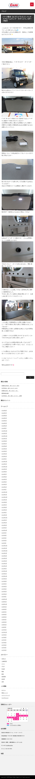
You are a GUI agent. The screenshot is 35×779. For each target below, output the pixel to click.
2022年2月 (4, 525)
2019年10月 (4, 576)
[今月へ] (23, 708)
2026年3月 (4, 423)
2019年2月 (4, 594)
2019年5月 (4, 586)
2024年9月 (4, 469)
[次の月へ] (26, 708)
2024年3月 (4, 484)
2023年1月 (4, 512)
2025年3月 (4, 453)
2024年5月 (4, 479)
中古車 (3, 669)
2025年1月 (4, 458)
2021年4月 (4, 538)
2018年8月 (4, 609)
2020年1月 (4, 568)
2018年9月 (4, 606)
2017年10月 (4, 632)
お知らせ (4, 658)
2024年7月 (4, 474)
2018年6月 (4, 614)
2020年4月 (4, 561)
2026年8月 (4, 410)
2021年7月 (4, 532)
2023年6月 (4, 507)
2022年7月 (4, 520)
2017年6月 (4, 642)
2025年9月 (4, 438)
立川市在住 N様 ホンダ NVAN (10, 388)
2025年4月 (4, 451)
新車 (3, 674)
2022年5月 (4, 522)
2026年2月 (4, 425)
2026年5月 (4, 418)
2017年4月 (4, 647)
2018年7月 (4, 612)
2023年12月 (4, 492)
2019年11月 (4, 573)
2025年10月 (4, 436)
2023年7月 (4, 504)
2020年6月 (4, 555)
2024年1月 (4, 489)
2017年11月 (4, 629)
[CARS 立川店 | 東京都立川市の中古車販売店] (15, 4)
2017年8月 (4, 637)
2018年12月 (4, 599)
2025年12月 (4, 430)
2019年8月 (4, 581)
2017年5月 (4, 645)
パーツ (3, 663)
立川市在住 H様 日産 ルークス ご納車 (12, 395)
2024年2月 (4, 487)
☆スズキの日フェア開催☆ (15, 725)
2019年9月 (4, 578)
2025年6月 (4, 446)
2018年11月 (4, 601)
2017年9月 (4, 634)
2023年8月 (4, 502)
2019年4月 (4, 589)
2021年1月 (4, 543)
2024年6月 (4, 476)
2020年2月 (4, 566)
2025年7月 (4, 443)
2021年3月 (4, 540)
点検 (3, 681)
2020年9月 (4, 553)
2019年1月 (4, 596)
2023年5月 (4, 509)
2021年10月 (4, 530)
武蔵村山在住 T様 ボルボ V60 (10, 390)
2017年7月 (4, 640)
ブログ (3, 666)
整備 (3, 671)
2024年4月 (4, 481)
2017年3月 (4, 650)
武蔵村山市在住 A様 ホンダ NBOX (10, 385)
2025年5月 (4, 448)
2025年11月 (4, 433)
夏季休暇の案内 (5, 393)
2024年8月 (4, 471)
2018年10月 (4, 604)
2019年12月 (4, 571)
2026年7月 (4, 413)
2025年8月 (4, 441)
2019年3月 (4, 591)
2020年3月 (4, 563)
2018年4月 (4, 619)
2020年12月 (4, 545)
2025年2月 (4, 456)
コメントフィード (6, 695)
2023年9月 (4, 499)
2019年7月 (4, 583)
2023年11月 (4, 494)
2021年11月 (4, 527)
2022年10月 (4, 517)
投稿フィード (5, 692)
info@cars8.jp (9, 745)
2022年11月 (4, 515)
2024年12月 (4, 461)
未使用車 (4, 676)
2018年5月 (4, 617)
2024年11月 (4, 464)
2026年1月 (4, 428)
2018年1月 (4, 627)
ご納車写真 (4, 661)
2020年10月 (4, 550)
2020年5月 (4, 558)
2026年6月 (4, 415)
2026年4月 (4, 420)
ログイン (4, 690)
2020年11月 (4, 548)
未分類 (3, 679)
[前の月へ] (20, 708)
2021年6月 (4, 535)
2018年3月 (4, 622)
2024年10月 (4, 466)
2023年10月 (4, 497)
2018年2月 (4, 624)
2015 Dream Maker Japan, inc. (14, 777)
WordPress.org (5, 697)
